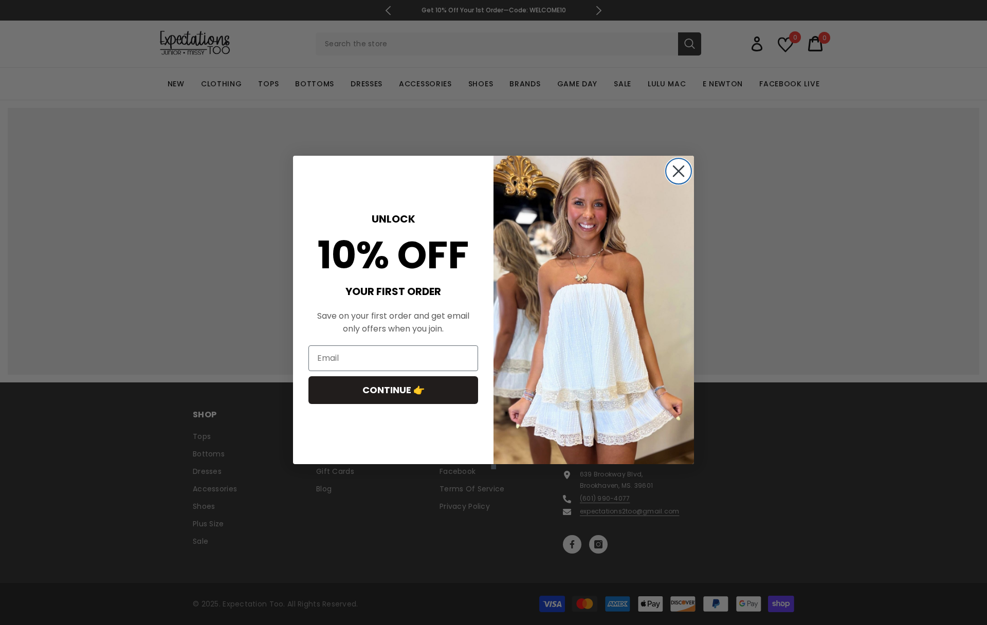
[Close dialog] (678, 171)
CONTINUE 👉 (393, 389)
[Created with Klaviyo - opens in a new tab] (493, 466)
